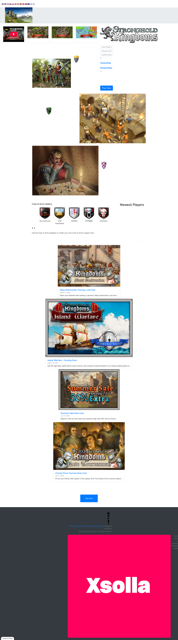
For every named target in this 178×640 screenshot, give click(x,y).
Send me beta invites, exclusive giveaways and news (106, 79)
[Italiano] (18, 4)
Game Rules (98, 526)
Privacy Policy (86, 526)
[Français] (8, 4)
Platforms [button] (63, 4)
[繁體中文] (28, 4)
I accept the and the (106, 64)
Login (72, 4)
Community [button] (51, 4)
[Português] (21, 4)
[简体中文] (26, 4)
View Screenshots (90, 46)
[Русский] (10, 4)
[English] (3, 4)
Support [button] (40, 4)
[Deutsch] (5, 4)
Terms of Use (74, 526)
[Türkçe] (23, 4)
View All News (140, 242)
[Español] (16, 4)
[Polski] (13, 4)
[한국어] (31, 4)
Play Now (89, 498)
